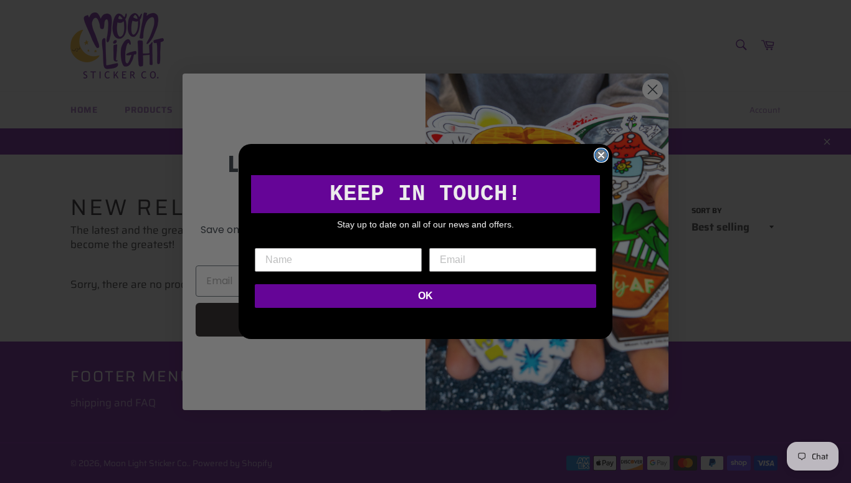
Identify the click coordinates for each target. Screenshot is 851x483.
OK (425, 295)
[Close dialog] (601, 155)
